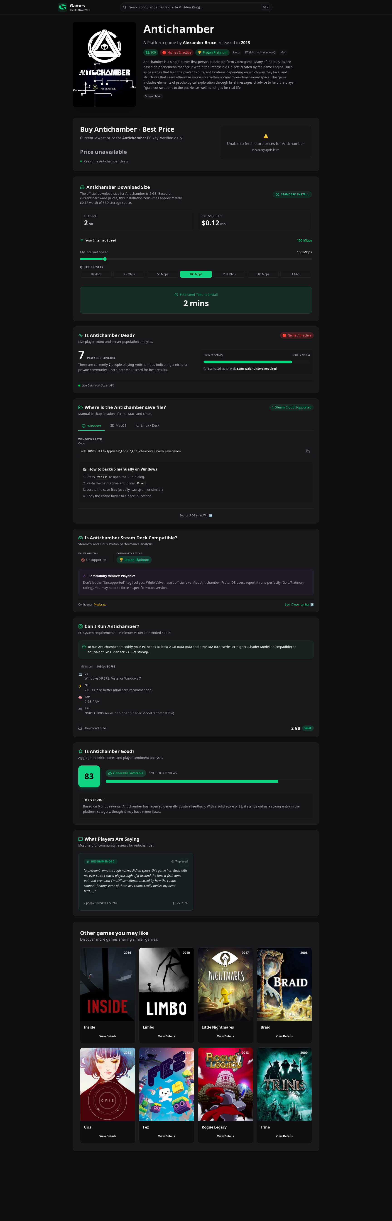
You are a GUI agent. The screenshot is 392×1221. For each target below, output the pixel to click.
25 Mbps (129, 274)
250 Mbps (229, 274)
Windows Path (90, 439)
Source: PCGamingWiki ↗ (196, 515)
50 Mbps (162, 274)
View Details (107, 1036)
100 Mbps (196, 274)
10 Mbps (96, 274)
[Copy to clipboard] (308, 451)
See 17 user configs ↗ (299, 604)
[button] (196, 451)
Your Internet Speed (101, 240)
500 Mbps (263, 274)
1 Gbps (296, 274)
